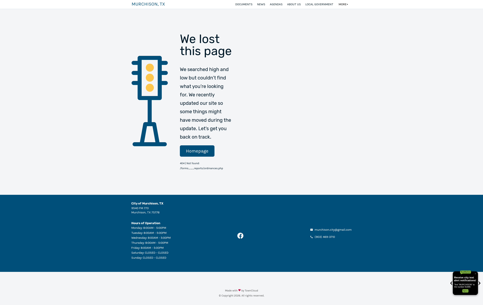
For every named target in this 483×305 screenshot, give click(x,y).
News (261, 4)
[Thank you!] (239, 290)
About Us (294, 4)
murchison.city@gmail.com (333, 229)
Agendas (276, 4)
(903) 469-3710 (325, 237)
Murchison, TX (148, 4)
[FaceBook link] (240, 237)
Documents (244, 4)
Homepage (197, 151)
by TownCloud (249, 290)
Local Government (319, 4)
